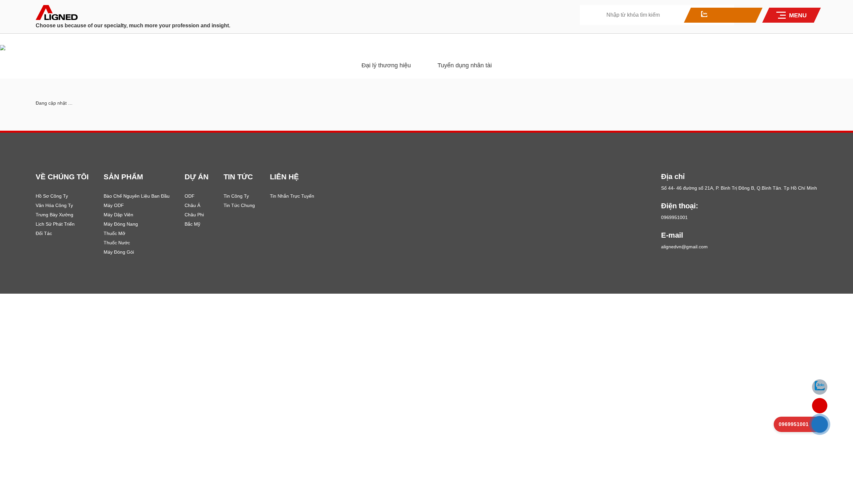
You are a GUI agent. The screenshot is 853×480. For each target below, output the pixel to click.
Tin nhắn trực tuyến (292, 196)
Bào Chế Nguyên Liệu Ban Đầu (137, 196)
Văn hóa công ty (54, 205)
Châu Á (192, 205)
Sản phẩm (123, 177)
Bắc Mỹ (192, 224)
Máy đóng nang (121, 224)
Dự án (197, 177)
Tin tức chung (239, 205)
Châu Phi (194, 214)
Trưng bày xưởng (54, 214)
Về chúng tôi (62, 177)
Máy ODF (114, 205)
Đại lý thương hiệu (386, 65)
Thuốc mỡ (114, 233)
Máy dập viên (118, 214)
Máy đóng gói (119, 252)
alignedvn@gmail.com (684, 246)
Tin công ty (236, 196)
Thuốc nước (117, 242)
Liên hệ (284, 177)
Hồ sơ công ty (52, 196)
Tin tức (238, 177)
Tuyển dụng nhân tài (464, 65)
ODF (190, 196)
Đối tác (44, 233)
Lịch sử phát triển (55, 224)
